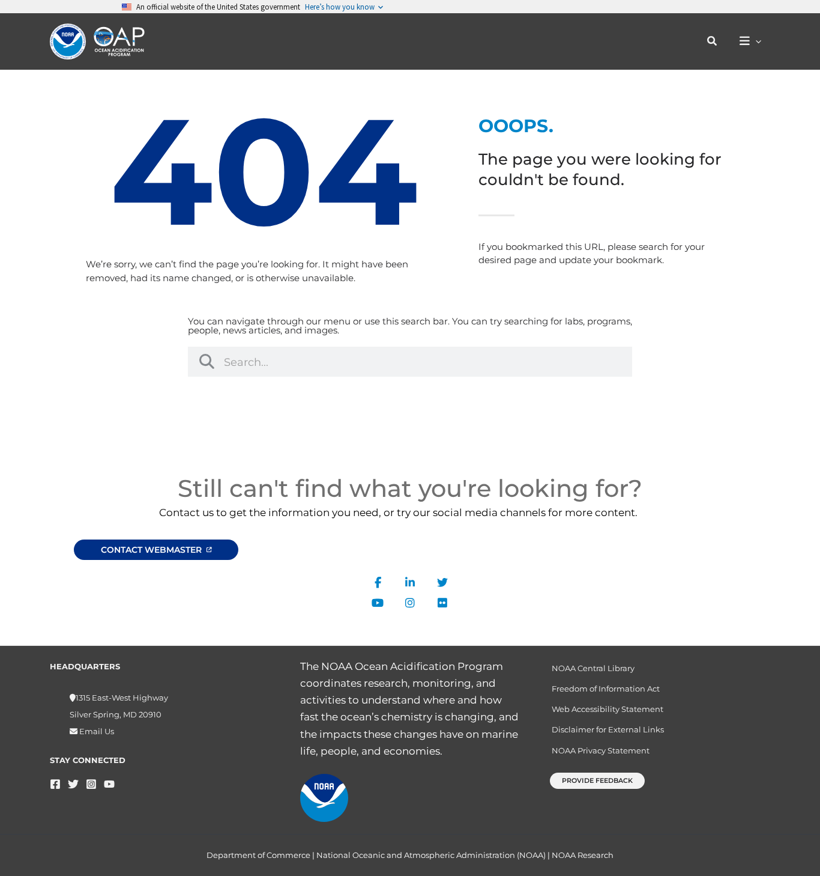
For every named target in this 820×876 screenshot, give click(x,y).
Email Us (95, 731)
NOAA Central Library (593, 668)
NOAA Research (582, 855)
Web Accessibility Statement (607, 709)
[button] (712, 41)
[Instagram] (91, 784)
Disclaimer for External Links (608, 729)
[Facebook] (55, 784)
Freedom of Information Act (606, 688)
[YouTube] (109, 784)
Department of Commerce (258, 855)
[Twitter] (73, 784)
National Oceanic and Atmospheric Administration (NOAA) (431, 855)
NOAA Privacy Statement (601, 750)
